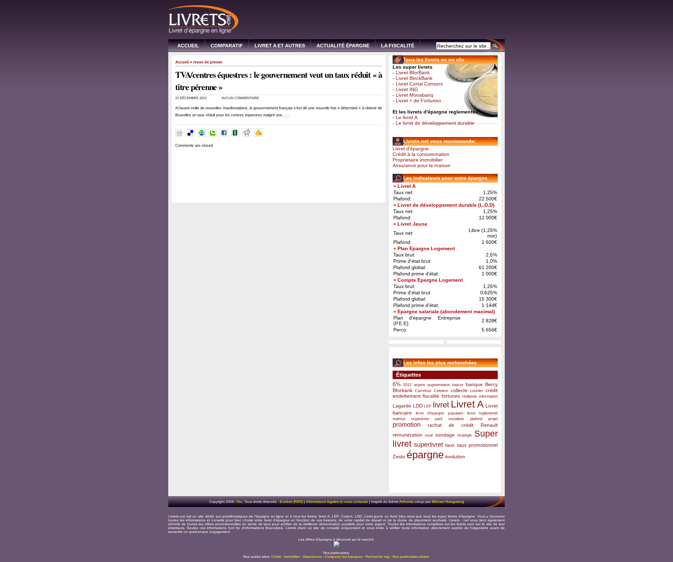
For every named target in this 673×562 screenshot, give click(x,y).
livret (441, 404)
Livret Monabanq (414, 95)
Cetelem (441, 391)
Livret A (467, 404)
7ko (239, 501)
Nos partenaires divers (411, 556)
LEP (427, 406)
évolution (455, 456)
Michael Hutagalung (448, 501)
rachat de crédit (451, 425)
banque (474, 384)
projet (493, 419)
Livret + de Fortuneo (418, 100)
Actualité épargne (343, 45)
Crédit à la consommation (421, 154)
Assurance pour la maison (421, 165)
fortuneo (451, 396)
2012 (407, 385)
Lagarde (402, 406)
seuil (429, 435)
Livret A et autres (279, 45)
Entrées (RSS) (291, 501)
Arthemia (406, 501)
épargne (425, 454)
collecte (459, 390)
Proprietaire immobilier (418, 160)
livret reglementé (482, 413)
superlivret (428, 444)
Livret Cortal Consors (419, 84)
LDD (418, 406)
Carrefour (423, 391)
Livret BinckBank (414, 78)
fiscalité (431, 396)
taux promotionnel (477, 445)
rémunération (407, 435)
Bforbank (403, 390)
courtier (476, 391)
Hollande (469, 396)
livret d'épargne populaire (439, 413)
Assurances (312, 556)
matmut (399, 419)
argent (419, 385)
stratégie (464, 435)
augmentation (438, 385)
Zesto (399, 456)
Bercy (491, 384)
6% (397, 384)
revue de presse (207, 62)
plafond (476, 419)
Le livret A (406, 117)
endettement (407, 396)
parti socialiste (449, 419)
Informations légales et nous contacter (337, 501)
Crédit (276, 556)
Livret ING (407, 89)
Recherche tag (377, 556)
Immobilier (292, 556)
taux (450, 445)
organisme (420, 419)
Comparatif (227, 45)
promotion (407, 424)
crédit (491, 390)
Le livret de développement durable (435, 123)
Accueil (188, 45)
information (488, 396)
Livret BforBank (413, 72)
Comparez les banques (343, 556)
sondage (445, 435)
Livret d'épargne (411, 148)
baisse (457, 385)
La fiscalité (397, 45)
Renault (489, 425)
